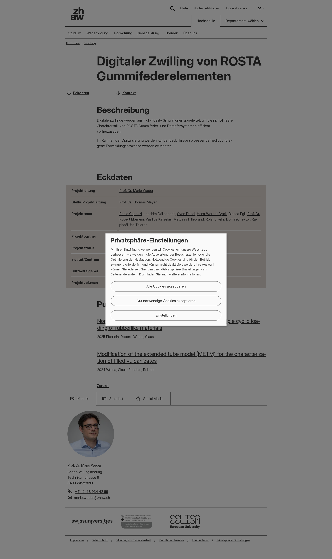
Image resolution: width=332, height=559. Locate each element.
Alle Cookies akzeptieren (166, 286)
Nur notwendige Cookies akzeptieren (166, 301)
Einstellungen (166, 315)
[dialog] (166, 279)
